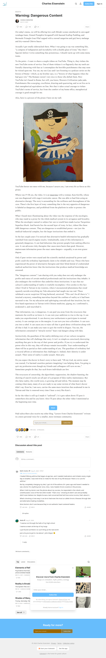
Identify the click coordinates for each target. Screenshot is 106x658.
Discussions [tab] (31, 562)
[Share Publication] (80, 4)
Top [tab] (18, 562)
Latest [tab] (23, 562)
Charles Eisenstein (26, 20)
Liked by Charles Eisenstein (29, 473)
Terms (59, 643)
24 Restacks (40, 430)
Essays (18, 12)
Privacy (53, 643)
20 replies (25, 513)
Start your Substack (47, 648)
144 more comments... (22, 551)
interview (54, 194)
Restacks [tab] (29, 452)
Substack (43, 654)
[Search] (76, 4)
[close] (73, 568)
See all (19, 612)
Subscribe (89, 4)
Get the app (63, 648)
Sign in (99, 4)
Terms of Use (63, 599)
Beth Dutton (24, 471)
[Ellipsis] (89, 470)
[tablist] (24, 452)
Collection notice (68, 643)
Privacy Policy (68, 601)
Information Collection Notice (52, 601)
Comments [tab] (20, 452)
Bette (22, 520)
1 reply (24, 542)
